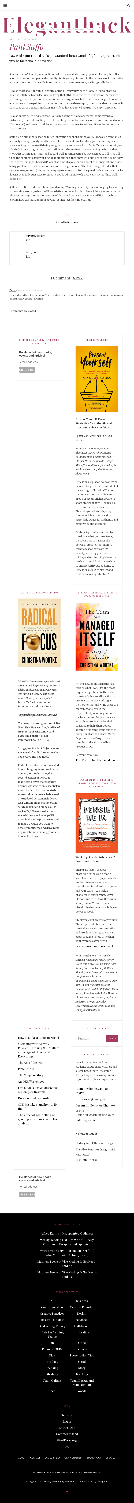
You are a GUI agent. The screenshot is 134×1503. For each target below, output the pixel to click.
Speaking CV (94, 1457)
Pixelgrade (102, 1481)
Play (52, 1355)
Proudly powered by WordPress (59, 1481)
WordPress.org (67, 1440)
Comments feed (67, 1434)
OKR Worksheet (73, 1457)
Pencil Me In (26, 1069)
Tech (52, 1391)
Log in (67, 1421)
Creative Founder (87, 1149)
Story (81, 1368)
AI (52, 1301)
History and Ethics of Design (95, 1143)
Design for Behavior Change (95, 1105)
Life (52, 1343)
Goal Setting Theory (52, 1326)
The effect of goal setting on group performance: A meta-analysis (37, 1119)
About (22, 1457)
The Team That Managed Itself (97, 760)
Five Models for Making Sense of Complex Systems (38, 1090)
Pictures (81, 1349)
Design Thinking (52, 1320)
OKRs (82, 1343)
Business (34, 39)
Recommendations (90, 1472)
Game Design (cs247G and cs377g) (93, 1091)
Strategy (52, 1374)
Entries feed (67, 1428)
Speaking (52, 1368)
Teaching (82, 1374)
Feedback (81, 1320)
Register (67, 1415)
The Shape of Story (31, 1075)
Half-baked (82, 1326)
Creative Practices (52, 1313)
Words (82, 1391)
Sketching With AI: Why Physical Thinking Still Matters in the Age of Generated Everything (38, 1050)
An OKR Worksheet (31, 1081)
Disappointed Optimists (34, 1098)
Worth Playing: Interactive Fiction (54, 1472)
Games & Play (52, 1457)
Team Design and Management (82, 1382)
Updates (110, 1457)
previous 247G (85, 1099)
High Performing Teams (52, 1334)
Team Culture (52, 1380)
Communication (52, 1307)
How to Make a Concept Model (38, 1038)
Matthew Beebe (47, 1261)
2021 (96, 1120)
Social (82, 1361)
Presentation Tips (82, 1355)
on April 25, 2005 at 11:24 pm (29, 290)
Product (52, 1361)
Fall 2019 (81, 1120)
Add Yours (78, 278)
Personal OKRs (52, 1349)
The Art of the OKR (31, 1062)
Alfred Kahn (49, 1233)
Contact (35, 1457)
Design (82, 1313)
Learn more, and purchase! (94, 946)
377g (103, 1099)
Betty (12, 290)
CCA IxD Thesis (86, 1160)
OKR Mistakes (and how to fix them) (37, 1106)
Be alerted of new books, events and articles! (35, 354)
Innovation (82, 1332)
